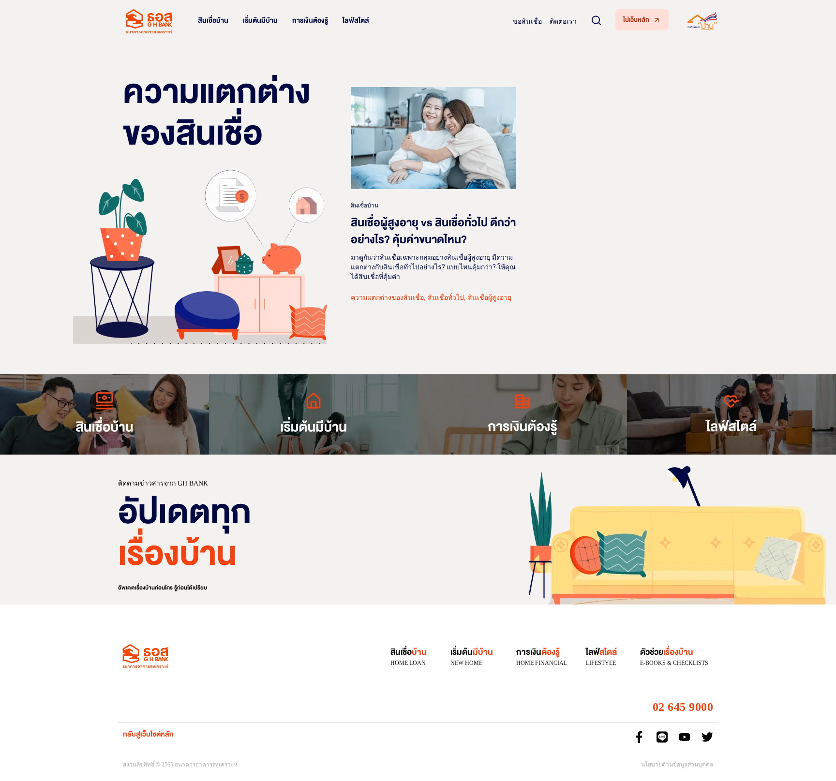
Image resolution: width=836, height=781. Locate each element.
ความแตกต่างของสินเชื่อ (387, 297)
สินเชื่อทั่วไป (446, 297)
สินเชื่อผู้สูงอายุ (489, 297)
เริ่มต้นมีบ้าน (260, 21)
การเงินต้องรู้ (310, 21)
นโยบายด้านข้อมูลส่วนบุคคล (677, 764)
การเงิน (538, 652)
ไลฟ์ (601, 652)
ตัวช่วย (666, 652)
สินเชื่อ (408, 652)
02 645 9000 (683, 707)
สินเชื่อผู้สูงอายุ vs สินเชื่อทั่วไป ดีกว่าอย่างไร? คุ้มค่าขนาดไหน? (433, 231)
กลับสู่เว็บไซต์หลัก (148, 734)
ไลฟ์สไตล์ (356, 21)
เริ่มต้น (471, 652)
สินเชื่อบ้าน (213, 21)
